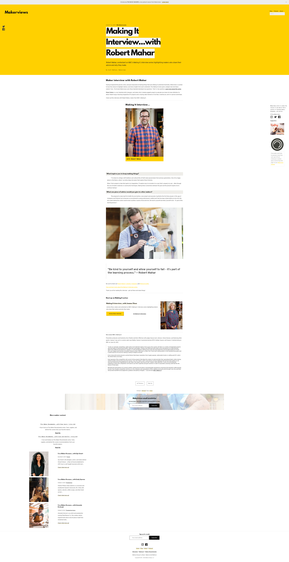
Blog (271, 11)
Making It (141, 551)
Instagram (134, 283)
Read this (57, 433)
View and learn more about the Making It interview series (121, 287)
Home (137, 548)
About (281, 11)
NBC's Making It (157, 370)
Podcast (276, 11)
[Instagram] (271, 117)
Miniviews (135, 551)
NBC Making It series (121, 25)
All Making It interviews (139, 314)
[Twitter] (275, 117)
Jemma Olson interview (115, 313)
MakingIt (144, 390)
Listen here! (165, 2)
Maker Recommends (151, 551)
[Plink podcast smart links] (277, 145)
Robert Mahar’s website (124, 283)
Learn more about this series (173, 89)
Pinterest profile (144, 283)
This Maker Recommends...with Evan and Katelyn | (57, 436)
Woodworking (69, 482)
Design (151, 390)
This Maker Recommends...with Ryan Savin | (57, 424)
